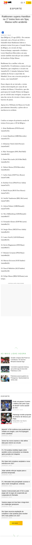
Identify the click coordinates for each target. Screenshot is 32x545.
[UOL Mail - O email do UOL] (22, 3)
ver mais (15, 523)
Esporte (16, 8)
